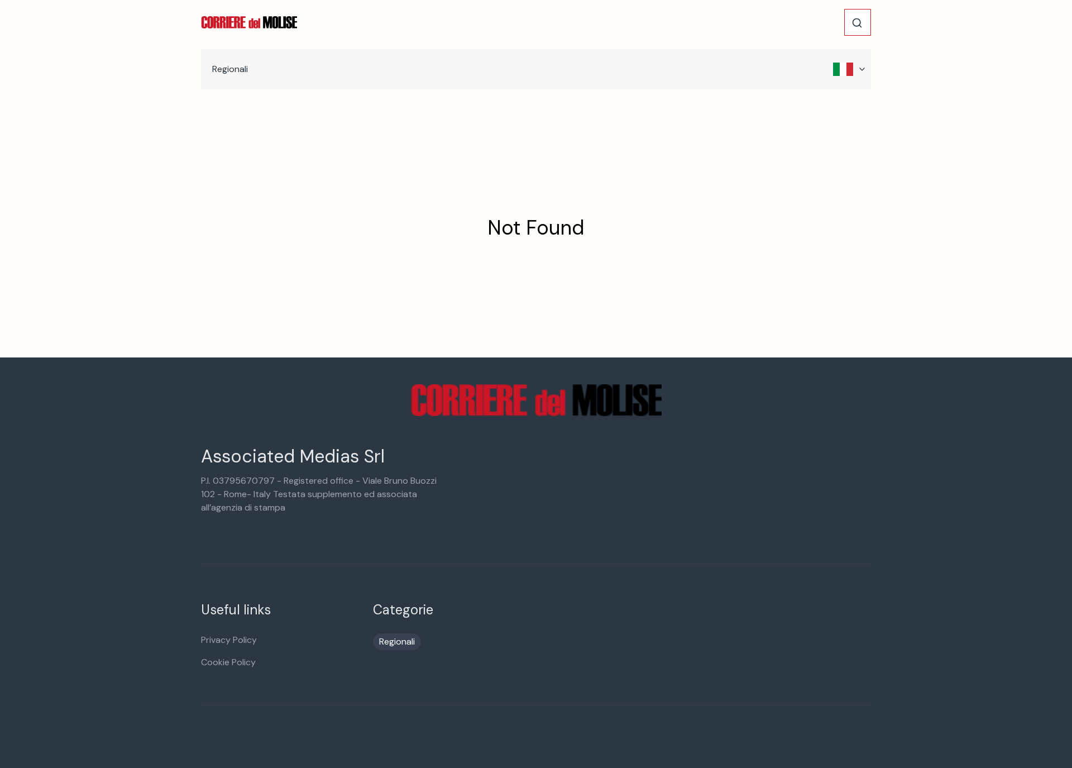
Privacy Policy (229, 640)
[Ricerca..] (857, 22)
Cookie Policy (228, 662)
